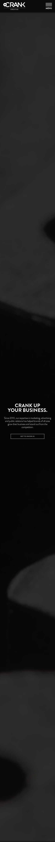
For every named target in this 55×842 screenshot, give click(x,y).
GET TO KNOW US (27, 436)
